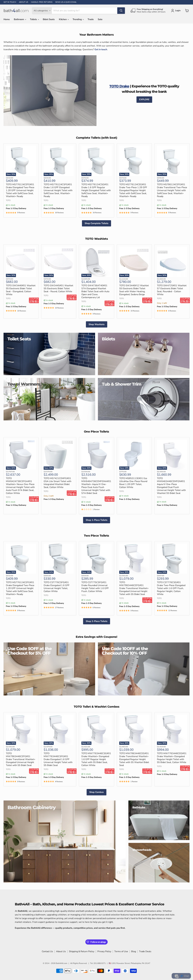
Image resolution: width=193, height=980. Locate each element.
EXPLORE (144, 99)
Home (7, 19)
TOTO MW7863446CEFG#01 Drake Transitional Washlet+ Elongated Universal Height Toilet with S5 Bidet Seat (134, 588)
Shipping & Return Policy (81, 951)
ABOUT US (23, 2)
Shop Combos (96, 792)
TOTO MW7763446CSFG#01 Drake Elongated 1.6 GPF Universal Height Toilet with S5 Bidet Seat (58, 759)
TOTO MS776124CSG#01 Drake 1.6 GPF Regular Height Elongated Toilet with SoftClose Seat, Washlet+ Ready (96, 190)
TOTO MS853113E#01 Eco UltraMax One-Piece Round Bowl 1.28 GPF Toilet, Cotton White (133, 483)
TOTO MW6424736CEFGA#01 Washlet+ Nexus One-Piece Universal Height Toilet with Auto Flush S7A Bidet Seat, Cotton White (20, 486)
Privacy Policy (104, 951)
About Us (61, 951)
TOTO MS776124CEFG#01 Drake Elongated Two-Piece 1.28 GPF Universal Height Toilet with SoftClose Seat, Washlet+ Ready (20, 190)
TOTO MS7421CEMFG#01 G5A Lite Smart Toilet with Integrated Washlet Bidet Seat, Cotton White (57, 483)
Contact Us (47, 951)
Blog (133, 951)
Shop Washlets (97, 324)
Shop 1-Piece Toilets (96, 520)
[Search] (121, 10)
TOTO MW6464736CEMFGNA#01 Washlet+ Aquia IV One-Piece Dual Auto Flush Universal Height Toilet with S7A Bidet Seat (96, 486)
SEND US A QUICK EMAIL (66, 2)
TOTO (8, 200)
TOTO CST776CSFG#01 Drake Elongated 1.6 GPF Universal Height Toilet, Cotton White (57, 587)
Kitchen (63, 19)
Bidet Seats (49, 19)
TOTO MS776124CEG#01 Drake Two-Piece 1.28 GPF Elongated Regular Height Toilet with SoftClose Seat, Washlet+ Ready (133, 190)
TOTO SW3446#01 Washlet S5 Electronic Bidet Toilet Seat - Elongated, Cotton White (20, 290)
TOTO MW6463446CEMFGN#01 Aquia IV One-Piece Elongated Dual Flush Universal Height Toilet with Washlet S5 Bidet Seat (171, 486)
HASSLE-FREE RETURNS (41, 2)
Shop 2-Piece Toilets (96, 621)
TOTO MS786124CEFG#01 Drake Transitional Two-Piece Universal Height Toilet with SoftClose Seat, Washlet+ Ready (172, 190)
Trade (91, 19)
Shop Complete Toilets (96, 223)
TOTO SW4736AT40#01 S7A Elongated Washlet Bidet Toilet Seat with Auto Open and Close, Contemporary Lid (95, 291)
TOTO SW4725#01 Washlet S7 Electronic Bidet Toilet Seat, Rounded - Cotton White (172, 290)
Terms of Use (121, 951)
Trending (77, 19)
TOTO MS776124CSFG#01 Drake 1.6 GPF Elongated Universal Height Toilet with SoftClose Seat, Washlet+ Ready (58, 190)
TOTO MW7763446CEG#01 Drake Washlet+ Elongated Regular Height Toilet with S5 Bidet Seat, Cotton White (172, 758)
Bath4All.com (61, 963)
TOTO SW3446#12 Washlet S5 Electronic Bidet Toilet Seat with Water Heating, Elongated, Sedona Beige (134, 290)
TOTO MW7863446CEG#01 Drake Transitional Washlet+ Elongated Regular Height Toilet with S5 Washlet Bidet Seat (134, 759)
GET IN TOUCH (10, 2)
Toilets (33, 19)
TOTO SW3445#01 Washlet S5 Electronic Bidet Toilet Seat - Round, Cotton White (58, 288)
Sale (100, 19)
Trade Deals (145, 951)
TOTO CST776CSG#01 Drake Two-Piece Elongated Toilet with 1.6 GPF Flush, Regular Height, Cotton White (171, 588)
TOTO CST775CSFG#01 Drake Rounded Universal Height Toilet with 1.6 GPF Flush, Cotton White (95, 587)
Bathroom (19, 19)
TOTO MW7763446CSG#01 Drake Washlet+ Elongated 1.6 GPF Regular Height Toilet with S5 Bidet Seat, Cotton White (96, 759)
